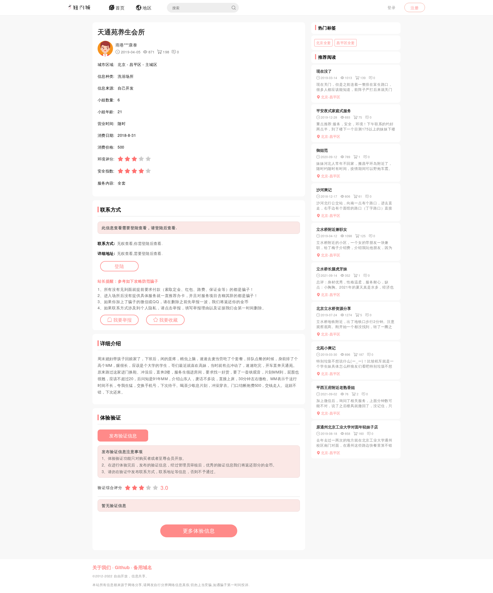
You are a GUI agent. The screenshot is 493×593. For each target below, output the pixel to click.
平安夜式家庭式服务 (333, 110)
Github (122, 567)
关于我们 (101, 567)
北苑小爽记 (326, 348)
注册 (415, 7)
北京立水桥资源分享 (333, 308)
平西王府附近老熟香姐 (335, 387)
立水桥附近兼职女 (331, 229)
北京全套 (323, 42)
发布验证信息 (123, 435)
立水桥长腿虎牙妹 (331, 269)
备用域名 (143, 567)
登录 (391, 7)
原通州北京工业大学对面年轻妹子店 (347, 427)
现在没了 (324, 71)
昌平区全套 (345, 42)
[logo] (86, 7)
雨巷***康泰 (126, 45)
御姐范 (322, 150)
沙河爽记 (324, 190)
